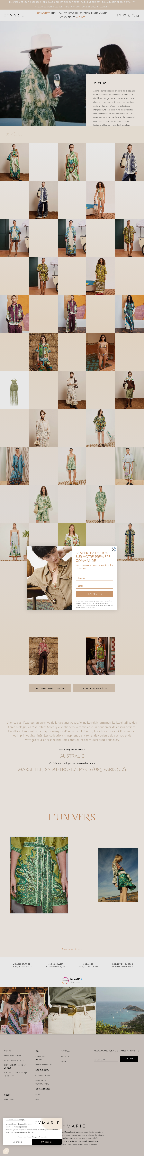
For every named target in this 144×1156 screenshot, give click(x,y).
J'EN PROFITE (94, 594)
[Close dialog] (113, 549)
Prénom (80, 572)
